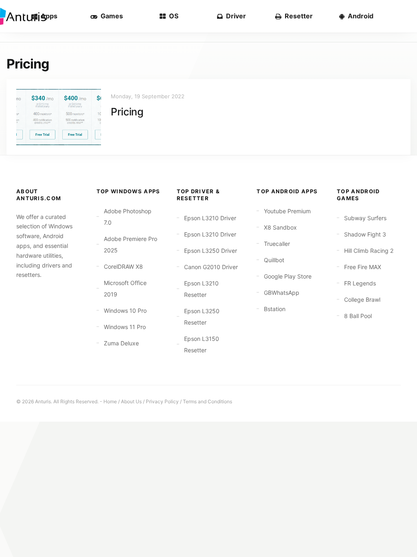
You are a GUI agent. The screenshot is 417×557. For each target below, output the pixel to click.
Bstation (274, 308)
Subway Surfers (365, 217)
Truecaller (277, 243)
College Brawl (362, 299)
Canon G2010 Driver (211, 266)
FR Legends (360, 283)
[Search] (397, 16)
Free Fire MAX (362, 266)
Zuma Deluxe (121, 343)
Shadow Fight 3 (365, 234)
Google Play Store (288, 276)
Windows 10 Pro (125, 310)
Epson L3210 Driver (210, 217)
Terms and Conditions (207, 401)
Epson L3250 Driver (210, 250)
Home (110, 401)
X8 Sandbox (280, 227)
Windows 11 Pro (125, 326)
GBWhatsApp (281, 292)
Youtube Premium (287, 211)
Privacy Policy (162, 401)
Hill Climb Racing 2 (368, 250)
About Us (131, 401)
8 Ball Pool (358, 315)
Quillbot (274, 259)
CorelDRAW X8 (123, 266)
